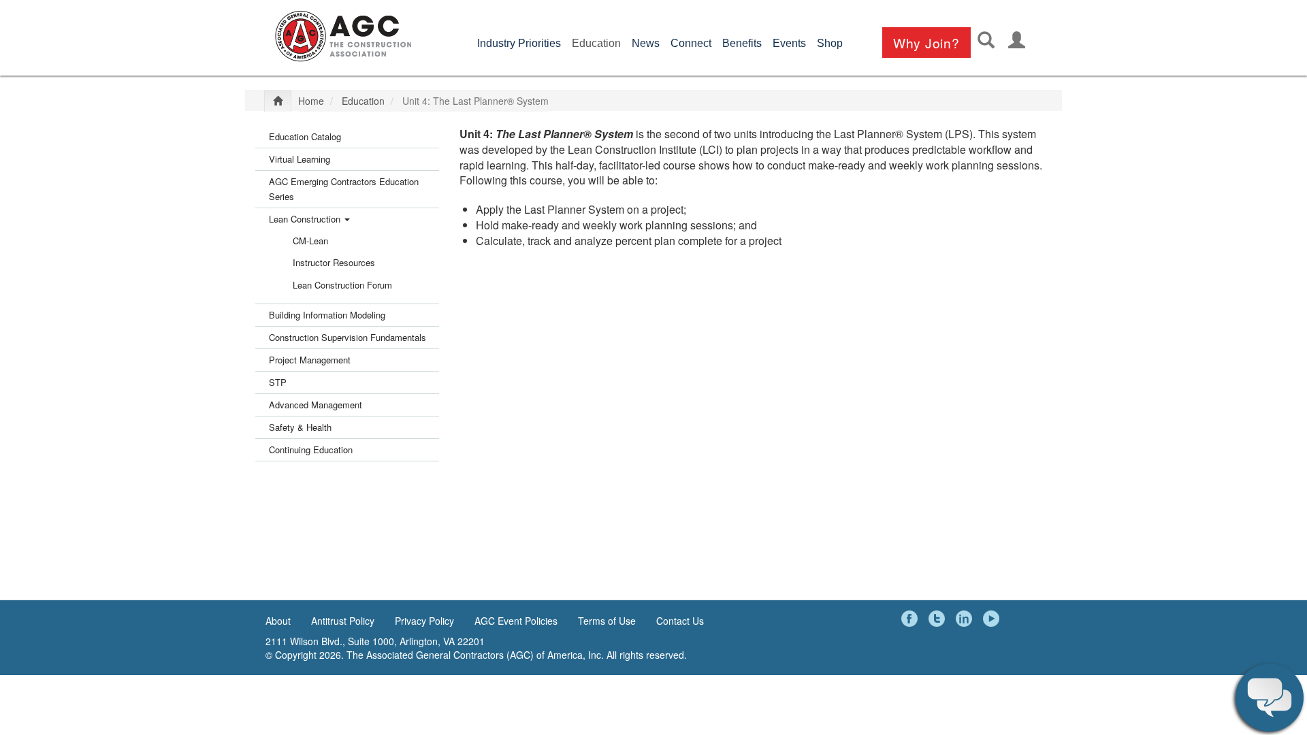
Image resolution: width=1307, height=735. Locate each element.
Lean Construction (306, 218)
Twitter (939, 618)
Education (596, 43)
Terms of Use (607, 620)
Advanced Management (315, 404)
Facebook (911, 618)
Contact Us (680, 620)
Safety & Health (300, 427)
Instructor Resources (334, 262)
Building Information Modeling (327, 314)
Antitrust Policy (342, 620)
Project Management (310, 359)
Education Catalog (305, 136)
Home (311, 101)
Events (789, 43)
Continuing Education (311, 449)
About (278, 620)
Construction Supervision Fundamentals (347, 337)
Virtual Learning (299, 158)
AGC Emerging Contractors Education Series (344, 189)
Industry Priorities (519, 43)
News (646, 43)
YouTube (993, 618)
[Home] (343, 36)
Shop (830, 43)
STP (278, 382)
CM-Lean (310, 240)
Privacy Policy (424, 620)
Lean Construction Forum (342, 284)
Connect (691, 43)
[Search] (986, 39)
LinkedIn (966, 618)
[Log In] (1016, 39)
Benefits (742, 43)
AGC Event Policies (516, 620)
